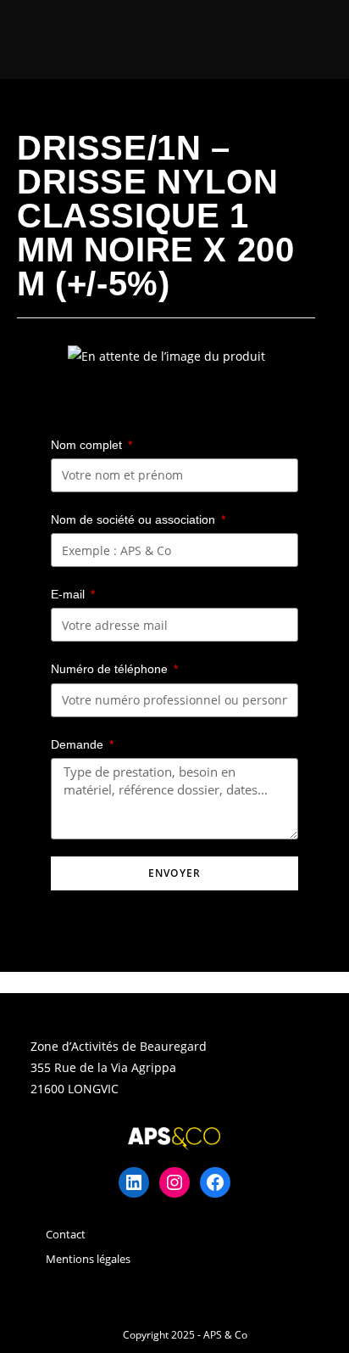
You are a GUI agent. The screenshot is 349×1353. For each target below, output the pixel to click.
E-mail (69, 594)
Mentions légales (88, 1258)
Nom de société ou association (135, 519)
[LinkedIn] (134, 1182)
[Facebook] (215, 1182)
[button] (52, 39)
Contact (66, 1234)
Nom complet (88, 445)
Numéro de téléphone (111, 669)
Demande (79, 744)
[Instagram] (174, 1182)
